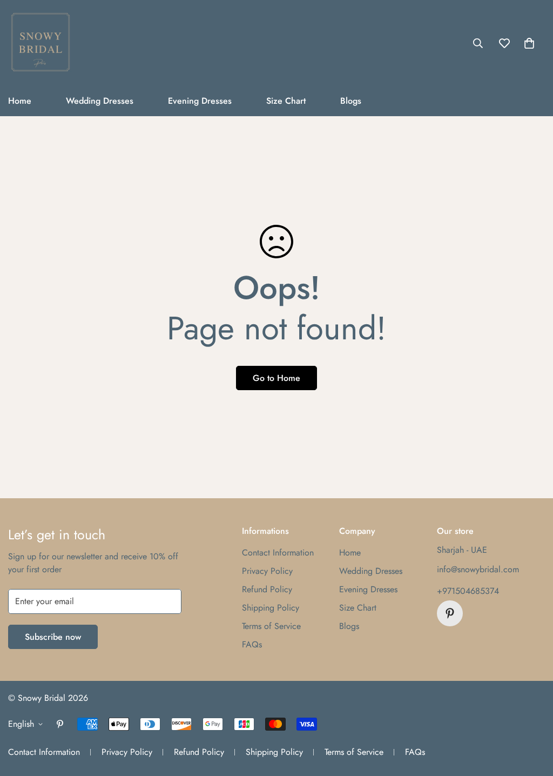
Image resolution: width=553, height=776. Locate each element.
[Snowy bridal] (40, 43)
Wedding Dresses (99, 101)
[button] (529, 43)
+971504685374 (468, 591)
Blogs (350, 101)
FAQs (252, 644)
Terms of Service (271, 626)
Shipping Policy (270, 607)
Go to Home (276, 378)
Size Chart (286, 101)
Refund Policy (267, 589)
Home (350, 552)
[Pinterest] (450, 613)
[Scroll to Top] (532, 717)
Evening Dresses (200, 101)
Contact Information (278, 552)
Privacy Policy (267, 571)
